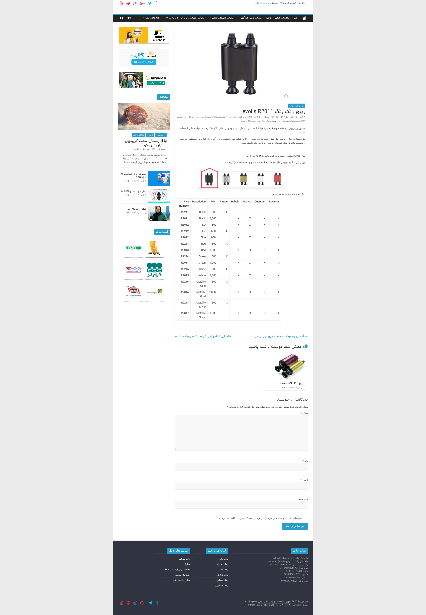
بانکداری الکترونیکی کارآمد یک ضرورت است (203, 336)
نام (305, 461)
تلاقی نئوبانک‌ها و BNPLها (133, 191)
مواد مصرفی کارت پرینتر (250, 121)
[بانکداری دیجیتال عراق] (159, 207)
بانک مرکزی (184, 559)
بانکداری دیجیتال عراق (136, 209)
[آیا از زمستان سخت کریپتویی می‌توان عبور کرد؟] (144, 104)
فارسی (150, 135)
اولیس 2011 (252, 117)
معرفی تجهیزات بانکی (223, 17)
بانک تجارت (222, 575)
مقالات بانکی (138, 135)
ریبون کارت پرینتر (297, 105)
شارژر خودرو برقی (181, 580)
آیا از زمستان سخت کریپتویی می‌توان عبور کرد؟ (146, 143)
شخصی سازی (281, 121)
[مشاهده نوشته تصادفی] (129, 18)
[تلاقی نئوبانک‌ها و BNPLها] (159, 190)
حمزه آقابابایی (261, 3)
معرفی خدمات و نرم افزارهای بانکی (187, 17)
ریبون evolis (217, 117)
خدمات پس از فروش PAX (177, 569)
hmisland (275, 117)
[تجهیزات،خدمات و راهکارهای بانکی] (304, 18)
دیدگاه (303, 413)
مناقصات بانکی (282, 17)
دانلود (268, 17)
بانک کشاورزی (221, 585)
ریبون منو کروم (294, 121)
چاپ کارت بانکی (239, 117)
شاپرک (187, 564)
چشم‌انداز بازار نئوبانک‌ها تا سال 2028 (133, 175)
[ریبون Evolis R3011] (290, 354)
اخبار (296, 17)
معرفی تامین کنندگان (251, 17)
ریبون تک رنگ (194, 117)
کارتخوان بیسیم (182, 575)
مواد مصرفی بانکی (268, 121)
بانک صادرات (222, 564)
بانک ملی (223, 559)
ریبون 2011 (227, 117)
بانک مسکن (222, 580)
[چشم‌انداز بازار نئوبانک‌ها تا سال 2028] (159, 172)
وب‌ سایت (303, 499)
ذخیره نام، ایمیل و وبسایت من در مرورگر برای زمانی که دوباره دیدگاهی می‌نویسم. (261, 518)
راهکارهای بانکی (153, 17)
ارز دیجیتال (161, 135)
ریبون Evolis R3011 (292, 383)
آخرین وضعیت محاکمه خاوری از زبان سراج (280, 336)
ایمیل (304, 480)
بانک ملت (223, 569)
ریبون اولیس (206, 117)
